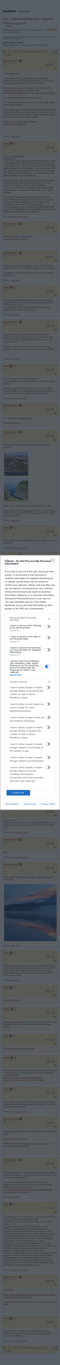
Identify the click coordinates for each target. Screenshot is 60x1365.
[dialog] (30, 682)
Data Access (30, 804)
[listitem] (30, 619)
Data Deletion (12, 804)
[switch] (47, 626)
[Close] (54, 561)
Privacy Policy (48, 804)
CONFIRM (18, 793)
